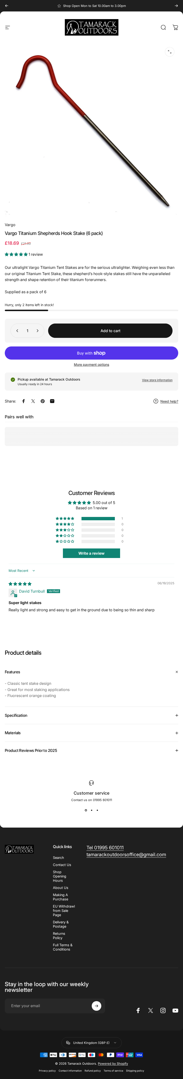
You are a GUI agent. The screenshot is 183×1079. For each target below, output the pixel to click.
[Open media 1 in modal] (169, 52)
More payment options (91, 364)
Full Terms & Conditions (62, 947)
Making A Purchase (60, 897)
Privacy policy (47, 1070)
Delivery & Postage (61, 924)
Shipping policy (135, 1070)
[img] (20, 583)
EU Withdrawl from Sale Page (64, 910)
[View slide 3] (97, 810)
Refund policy (93, 1070)
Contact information (70, 1070)
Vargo (10, 224)
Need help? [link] (169, 401)
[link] (105, 848)
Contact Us (62, 865)
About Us (60, 888)
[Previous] (6, 5)
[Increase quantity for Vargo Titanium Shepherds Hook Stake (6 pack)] (38, 331)
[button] (17, 254)
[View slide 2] (91, 810)
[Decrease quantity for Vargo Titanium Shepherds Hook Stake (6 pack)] (16, 331)
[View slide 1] (86, 810)
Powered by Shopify (113, 1063)
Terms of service (113, 1070)
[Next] (176, 5)
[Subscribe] (96, 1006)
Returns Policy (59, 935)
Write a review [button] (91, 553)
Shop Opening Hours (59, 876)
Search (58, 858)
